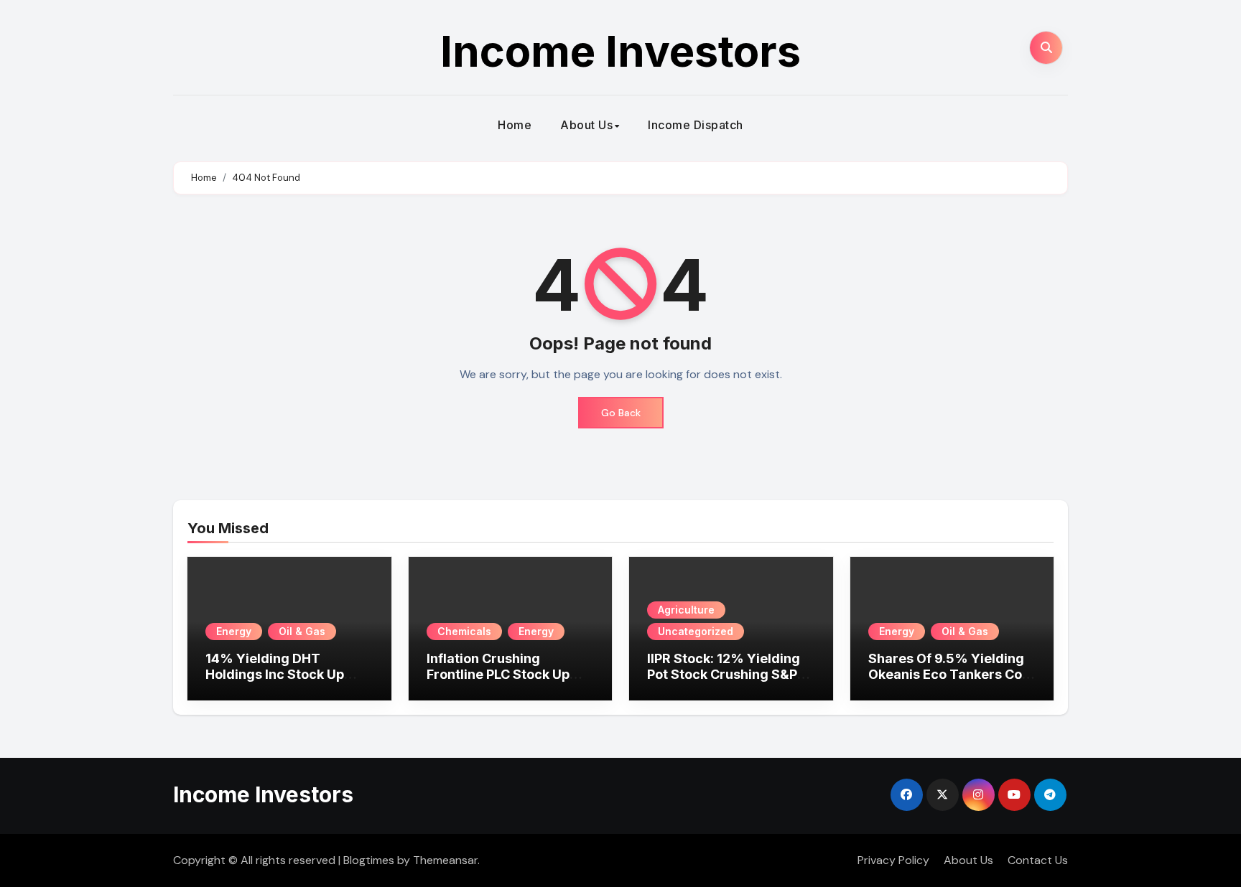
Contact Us (1038, 860)
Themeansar (445, 860)
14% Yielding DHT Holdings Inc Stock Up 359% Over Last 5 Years (283, 674)
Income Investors (620, 51)
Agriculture (686, 610)
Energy (233, 631)
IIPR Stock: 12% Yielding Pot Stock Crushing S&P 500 (723, 674)
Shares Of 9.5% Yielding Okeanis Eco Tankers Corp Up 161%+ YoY (952, 674)
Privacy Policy (893, 860)
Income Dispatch (695, 125)
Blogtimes (368, 860)
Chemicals (464, 631)
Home (514, 125)
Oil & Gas (302, 631)
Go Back (621, 412)
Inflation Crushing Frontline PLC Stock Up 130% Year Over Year (498, 674)
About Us (586, 125)
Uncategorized (695, 631)
